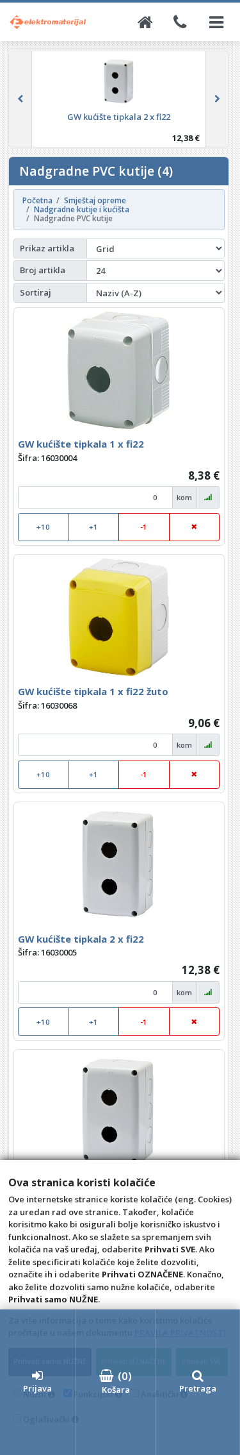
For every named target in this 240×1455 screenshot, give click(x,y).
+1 (93, 527)
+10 (43, 527)
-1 (143, 527)
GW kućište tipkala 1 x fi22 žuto (93, 691)
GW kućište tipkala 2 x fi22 (81, 938)
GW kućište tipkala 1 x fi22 (81, 443)
